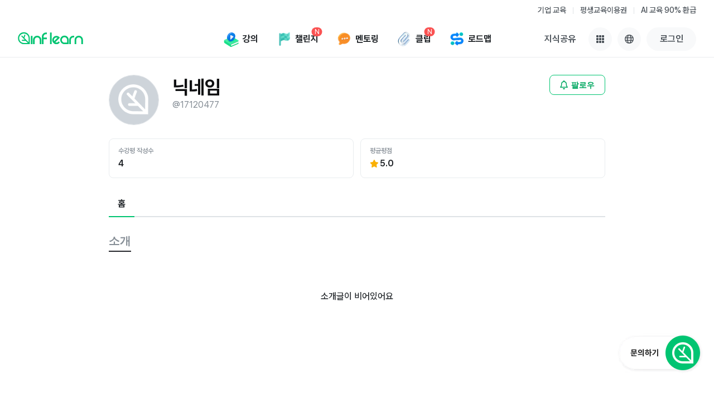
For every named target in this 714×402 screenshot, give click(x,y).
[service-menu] (600, 39)
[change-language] (629, 39)
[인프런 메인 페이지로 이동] (50, 38)
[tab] (121, 204)
